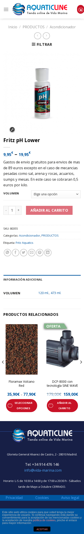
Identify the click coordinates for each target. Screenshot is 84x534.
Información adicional (22, 279)
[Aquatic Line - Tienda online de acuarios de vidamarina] (40, 9)
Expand (12, 129)
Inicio (12, 26)
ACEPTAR (42, 529)
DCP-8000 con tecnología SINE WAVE (62, 383)
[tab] (42, 279)
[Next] (81, 371)
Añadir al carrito (49, 210)
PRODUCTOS (34, 26)
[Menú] (6, 9)
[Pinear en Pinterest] (39, 252)
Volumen (11, 193)
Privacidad (14, 497)
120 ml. (43, 293)
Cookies (42, 497)
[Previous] (3, 371)
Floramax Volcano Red (21, 383)
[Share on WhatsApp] (7, 252)
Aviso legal (70, 497)
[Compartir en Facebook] (15, 252)
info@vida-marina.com (43, 470)
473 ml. (56, 293)
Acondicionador (63, 26)
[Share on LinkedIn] (48, 252)
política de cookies (44, 520)
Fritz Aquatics (24, 243)
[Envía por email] (31, 252)
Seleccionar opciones (23, 405)
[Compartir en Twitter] (23, 252)
